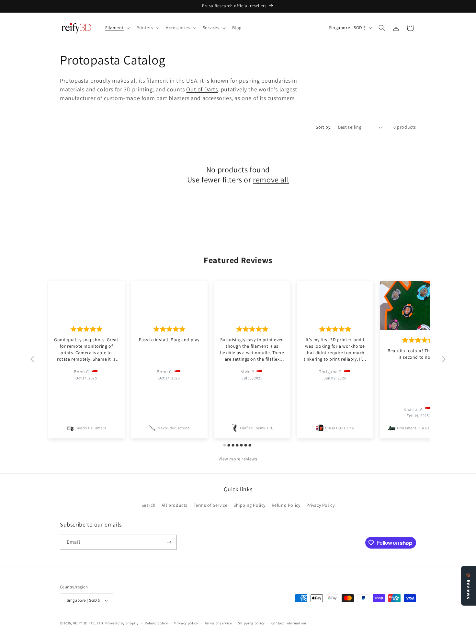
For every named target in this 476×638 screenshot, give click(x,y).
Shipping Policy (249, 505)
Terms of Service (211, 505)
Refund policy (156, 623)
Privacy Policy (320, 505)
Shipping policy (251, 623)
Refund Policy (286, 505)
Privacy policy (186, 623)
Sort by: (323, 127)
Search (149, 505)
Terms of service (218, 623)
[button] (117, 27)
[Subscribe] (169, 542)
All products (174, 505)
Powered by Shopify (122, 623)
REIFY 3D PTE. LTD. (89, 623)
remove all (271, 180)
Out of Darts (202, 89)
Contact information (288, 623)
